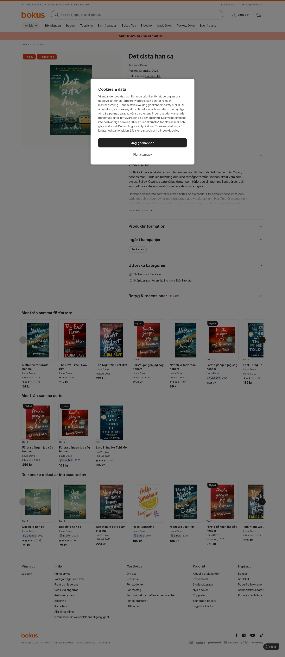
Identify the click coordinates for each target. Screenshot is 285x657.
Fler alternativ (142, 154)
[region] (142, 121)
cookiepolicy (171, 130)
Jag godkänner (142, 143)
